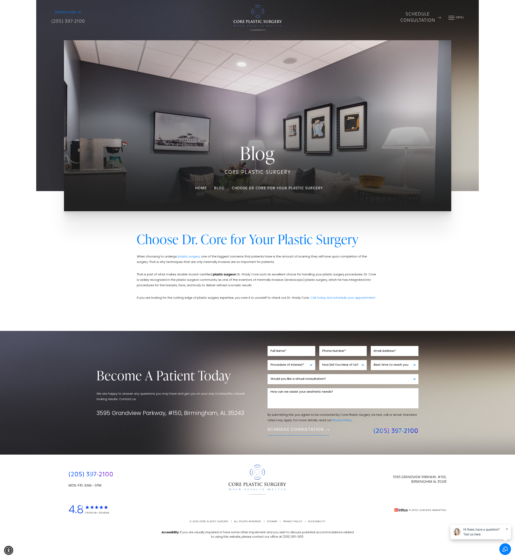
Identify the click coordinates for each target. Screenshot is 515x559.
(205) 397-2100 (68, 21)
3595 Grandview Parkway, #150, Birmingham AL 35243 (420, 479)
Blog (219, 188)
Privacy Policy (342, 420)
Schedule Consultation (417, 17)
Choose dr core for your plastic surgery (277, 188)
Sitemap (272, 522)
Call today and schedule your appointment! (342, 298)
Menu (460, 17)
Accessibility (316, 522)
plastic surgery (189, 256)
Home (201, 188)
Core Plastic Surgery (214, 522)
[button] (8, 550)
